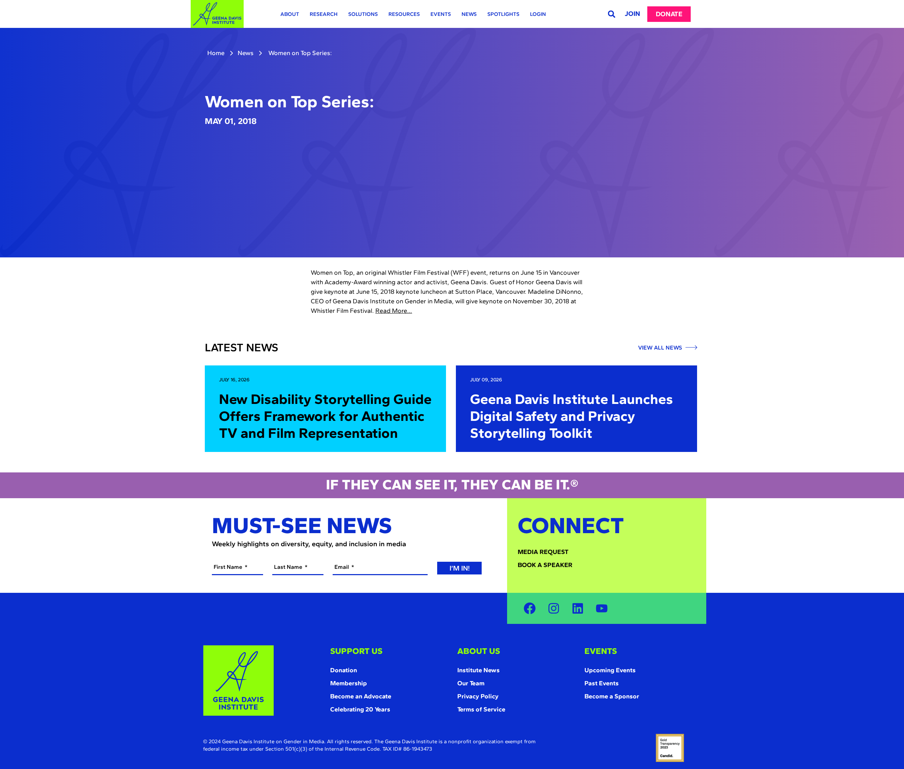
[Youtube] (602, 608)
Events (440, 14)
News (469, 14)
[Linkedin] (578, 608)
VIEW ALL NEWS (660, 348)
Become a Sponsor (611, 696)
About (289, 14)
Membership (348, 683)
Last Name (289, 567)
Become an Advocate (360, 696)
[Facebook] (530, 608)
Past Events (601, 683)
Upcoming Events (610, 670)
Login (538, 14)
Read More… (393, 311)
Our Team (470, 683)
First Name (229, 567)
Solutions (363, 14)
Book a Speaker (545, 565)
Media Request (543, 552)
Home (216, 53)
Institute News (478, 670)
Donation (343, 670)
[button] (611, 14)
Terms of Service (481, 709)
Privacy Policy (478, 696)
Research (324, 14)
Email (342, 567)
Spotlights (503, 14)
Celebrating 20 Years (360, 709)
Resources (404, 14)
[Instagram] (554, 608)
